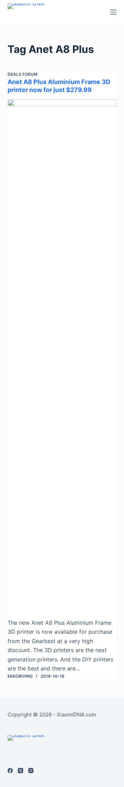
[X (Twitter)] (20, 770)
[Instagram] (30, 770)
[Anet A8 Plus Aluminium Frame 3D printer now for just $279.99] (62, 358)
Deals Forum (23, 74)
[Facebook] (10, 770)
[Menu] (113, 12)
